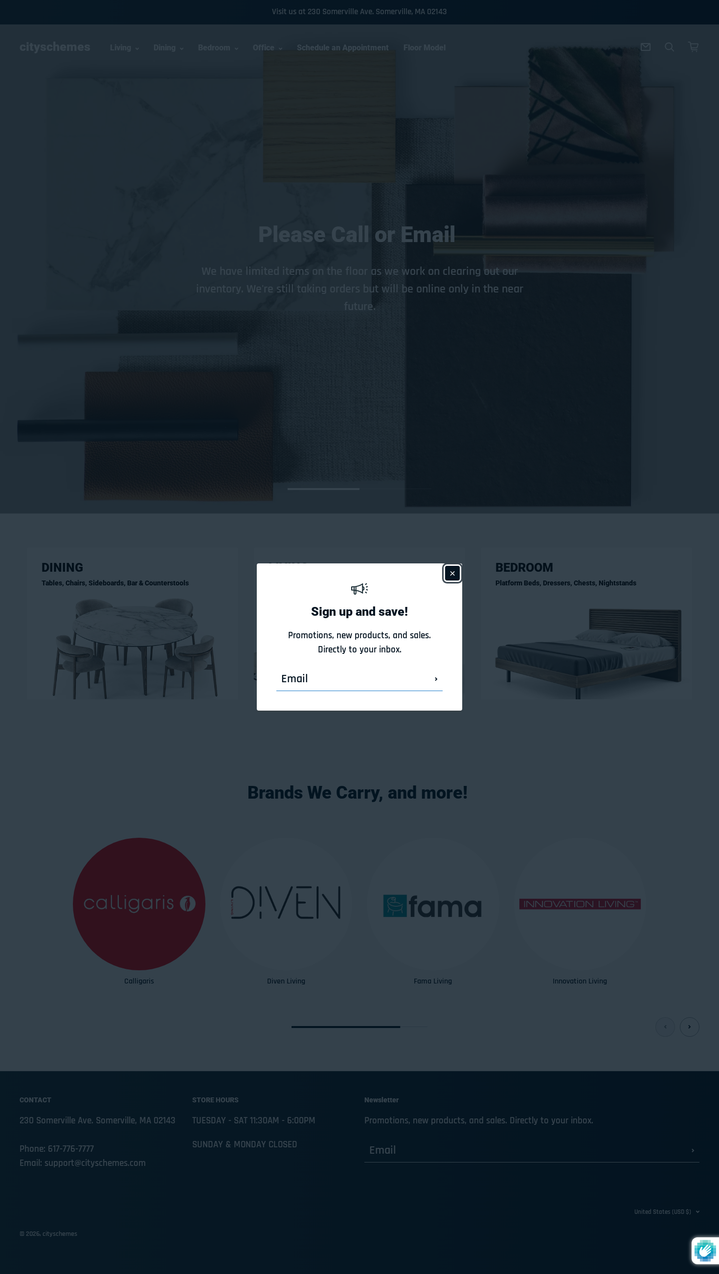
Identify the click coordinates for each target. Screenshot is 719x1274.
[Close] (452, 573)
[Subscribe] (436, 679)
